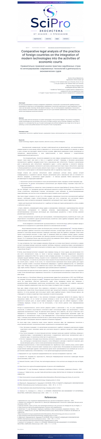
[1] (18, 353)
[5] (18, 369)
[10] (19, 388)
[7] (18, 377)
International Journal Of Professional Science (59, 47)
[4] (18, 366)
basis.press (50, 437)
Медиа (57, 38)
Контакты (66, 38)
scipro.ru (50, 435)
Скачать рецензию (77, 97)
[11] (18, 391)
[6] (18, 372)
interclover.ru (71, 435)
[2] (18, 356)
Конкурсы (48, 38)
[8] (18, 380)
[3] (18, 361)
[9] (18, 383)
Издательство (37, 38)
